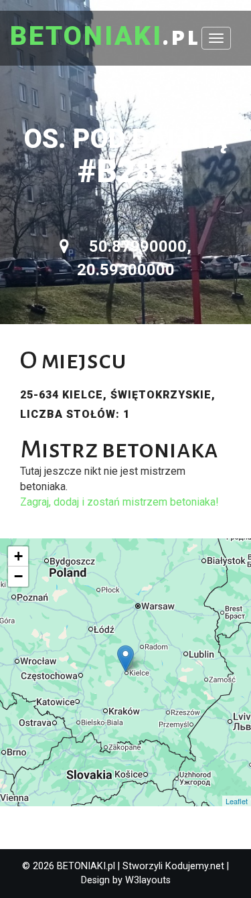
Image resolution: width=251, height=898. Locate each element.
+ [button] (18, 556)
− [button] (18, 576)
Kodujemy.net (194, 866)
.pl (105, 36)
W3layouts (148, 880)
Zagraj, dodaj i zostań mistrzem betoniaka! (119, 502)
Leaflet (237, 801)
